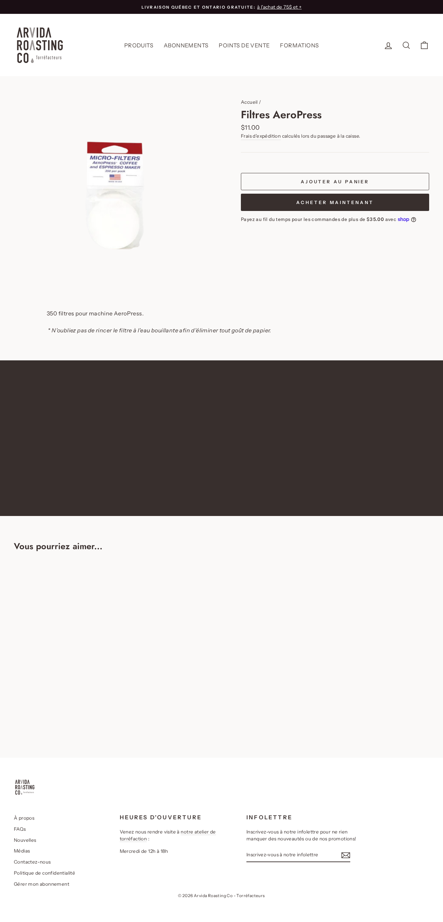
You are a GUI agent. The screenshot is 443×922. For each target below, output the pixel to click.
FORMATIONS (299, 45)
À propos (24, 818)
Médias (22, 851)
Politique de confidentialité (44, 873)
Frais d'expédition (261, 136)
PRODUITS (138, 45)
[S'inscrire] (345, 854)
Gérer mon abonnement (41, 884)
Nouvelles (25, 840)
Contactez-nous (32, 862)
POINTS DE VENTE (244, 45)
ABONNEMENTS (186, 45)
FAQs (20, 829)
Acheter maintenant (334, 202)
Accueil (249, 102)
